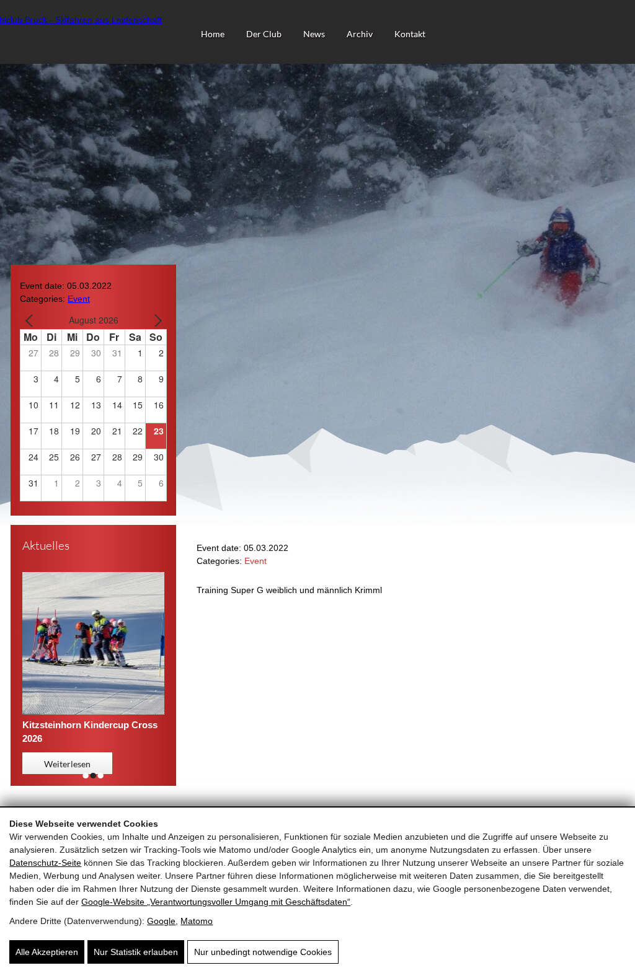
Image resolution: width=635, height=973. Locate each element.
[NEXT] (155, 320)
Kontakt (409, 34)
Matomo (196, 921)
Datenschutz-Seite (45, 863)
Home (212, 34)
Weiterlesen (67, 764)
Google (161, 921)
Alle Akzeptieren (47, 952)
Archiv (360, 34)
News (314, 34)
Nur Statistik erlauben (136, 952)
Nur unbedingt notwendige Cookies (263, 952)
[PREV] (31, 320)
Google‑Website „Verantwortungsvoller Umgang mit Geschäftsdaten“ (215, 902)
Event (79, 299)
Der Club (264, 34)
